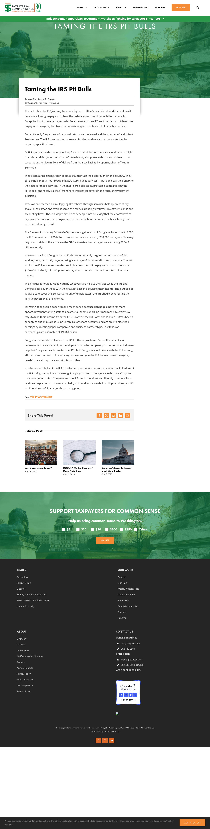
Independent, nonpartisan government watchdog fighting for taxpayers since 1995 (103, 18)
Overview (21, 638)
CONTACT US (124, 631)
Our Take (122, 583)
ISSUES (21, 570)
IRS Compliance (25, 685)
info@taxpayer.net (130, 643)
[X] (106, 415)
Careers (21, 644)
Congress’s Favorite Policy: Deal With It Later (77, 469)
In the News (23, 650)
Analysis (122, 577)
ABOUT (21, 631)
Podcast (122, 612)
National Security (26, 606)
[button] (198, 7)
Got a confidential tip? (128, 669)
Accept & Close (192, 823)
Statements (123, 600)
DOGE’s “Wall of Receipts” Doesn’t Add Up (39, 469)
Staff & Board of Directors (30, 656)
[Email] (127, 415)
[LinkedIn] (120, 415)
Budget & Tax (30, 99)
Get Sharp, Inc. (113, 731)
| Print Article (53, 102)
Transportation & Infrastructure (33, 600)
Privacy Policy (24, 673)
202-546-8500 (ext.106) (132, 664)
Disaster (21, 588)
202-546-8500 (128, 648)
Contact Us (149, 727)
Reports (122, 618)
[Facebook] (99, 415)
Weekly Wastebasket (46, 99)
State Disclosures (26, 679)
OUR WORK (125, 570)
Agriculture (22, 577)
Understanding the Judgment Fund (112, 469)
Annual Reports (25, 668)
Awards (21, 662)
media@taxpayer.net (131, 659)
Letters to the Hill (126, 594)
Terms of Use (23, 691)
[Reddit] (113, 415)
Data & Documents (127, 606)
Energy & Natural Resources (31, 594)
